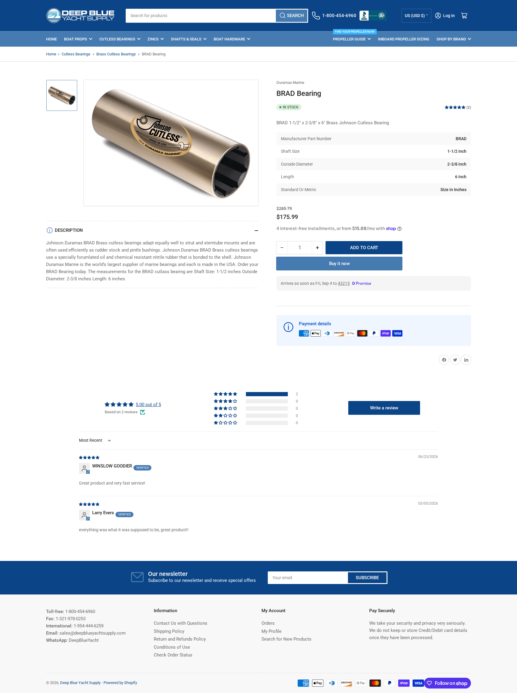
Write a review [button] (384, 408)
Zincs (153, 39)
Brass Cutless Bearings (116, 54)
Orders (268, 623)
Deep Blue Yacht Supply (80, 682)
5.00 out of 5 (148, 404)
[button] (226, 394)
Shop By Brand (451, 39)
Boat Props (75, 39)
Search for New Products (286, 639)
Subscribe (367, 577)
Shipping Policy (169, 631)
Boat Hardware (229, 39)
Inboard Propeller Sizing (403, 39)
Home (51, 39)
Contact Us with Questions (180, 623)
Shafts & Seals (186, 39)
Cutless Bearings (117, 39)
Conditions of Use (172, 647)
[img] (89, 457)
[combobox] (217, 16)
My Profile (271, 631)
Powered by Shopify (120, 682)
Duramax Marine (290, 82)
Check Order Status (173, 655)
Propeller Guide (352, 36)
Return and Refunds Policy (180, 639)
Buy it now (339, 263)
